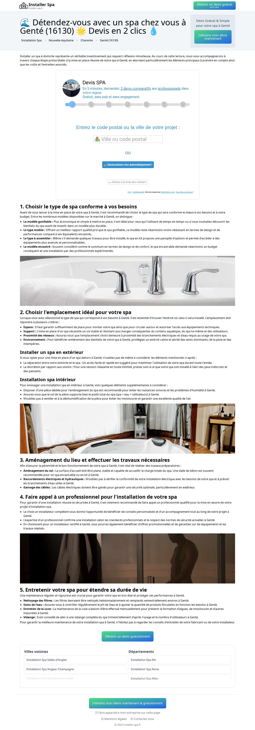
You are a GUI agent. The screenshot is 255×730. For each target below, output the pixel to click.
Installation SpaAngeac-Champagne (50, 669)
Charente (87, 40)
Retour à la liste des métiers (128, 182)
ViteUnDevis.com (168, 192)
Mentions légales (115, 719)
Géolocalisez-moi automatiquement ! (129, 164)
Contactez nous (144, 719)
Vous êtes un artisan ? (184, 192)
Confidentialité (138, 192)
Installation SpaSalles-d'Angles (46, 660)
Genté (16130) (109, 40)
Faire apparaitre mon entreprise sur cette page (129, 713)
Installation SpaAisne (145, 669)
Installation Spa (31, 40)
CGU (129, 192)
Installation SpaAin (143, 660)
